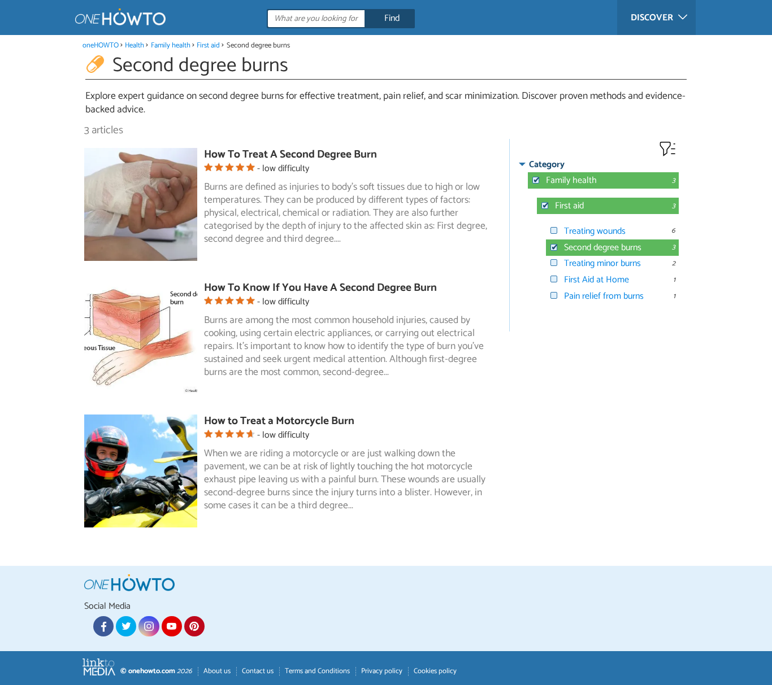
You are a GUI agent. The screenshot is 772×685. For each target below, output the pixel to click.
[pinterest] (194, 626)
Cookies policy (435, 671)
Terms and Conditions (317, 671)
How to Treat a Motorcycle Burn (279, 421)
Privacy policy (381, 671)
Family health (170, 45)
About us (217, 671)
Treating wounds (595, 231)
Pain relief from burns (604, 296)
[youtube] (172, 626)
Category (547, 164)
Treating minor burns (602, 263)
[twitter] (126, 626)
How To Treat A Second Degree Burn (290, 154)
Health (134, 45)
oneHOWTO (101, 45)
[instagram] (148, 626)
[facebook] (103, 626)
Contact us (258, 671)
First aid (208, 45)
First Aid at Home (596, 279)
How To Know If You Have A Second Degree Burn (320, 287)
